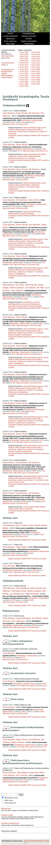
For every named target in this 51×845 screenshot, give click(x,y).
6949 (42, 780)
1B (10, 151)
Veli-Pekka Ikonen (18, 591)
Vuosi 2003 (35, 75)
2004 (13, 206)
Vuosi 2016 (24, 63)
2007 (13, 122)
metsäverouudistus (27, 214)
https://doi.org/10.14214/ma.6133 (15, 503)
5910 (42, 535)
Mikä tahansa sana (11, 798)
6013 (19, 686)
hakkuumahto (31, 130)
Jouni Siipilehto (17, 290)
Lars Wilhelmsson (16, 594)
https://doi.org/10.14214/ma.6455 (29, 383)
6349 (31, 600)
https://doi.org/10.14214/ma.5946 (15, 180)
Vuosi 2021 (35, 56)
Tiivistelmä (12, 135)
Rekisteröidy (6, 809)
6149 (13, 442)
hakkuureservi (22, 132)
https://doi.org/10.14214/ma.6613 (29, 354)
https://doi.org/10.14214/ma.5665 (15, 208)
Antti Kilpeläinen (22, 588)
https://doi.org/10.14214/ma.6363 (15, 714)
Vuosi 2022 (24, 56)
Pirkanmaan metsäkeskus (18, 392)
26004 (3, 56)
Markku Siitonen (18, 742)
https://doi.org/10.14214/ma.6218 (15, 124)
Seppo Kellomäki (32, 594)
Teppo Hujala (21, 547)
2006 (44, 149)
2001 (41, 324)
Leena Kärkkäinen (23, 618)
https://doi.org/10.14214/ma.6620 (26, 627)
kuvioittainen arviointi (31, 302)
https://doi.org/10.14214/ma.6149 (29, 442)
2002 (24, 297)
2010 (24, 535)
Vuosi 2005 (35, 73)
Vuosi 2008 (24, 71)
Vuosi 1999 (35, 80)
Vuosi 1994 (24, 86)
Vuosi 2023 (35, 54)
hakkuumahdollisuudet (32, 128)
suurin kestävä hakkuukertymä (28, 156)
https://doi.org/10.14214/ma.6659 (26, 473)
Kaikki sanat (9, 800)
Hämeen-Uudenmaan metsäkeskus (22, 423)
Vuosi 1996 (24, 84)
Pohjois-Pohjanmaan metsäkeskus (21, 245)
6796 (33, 412)
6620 (11, 627)
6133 (43, 501)
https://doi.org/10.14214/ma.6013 (34, 686)
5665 (31, 206)
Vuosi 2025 (35, 52)
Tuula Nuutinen (9, 113)
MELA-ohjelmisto (32, 185)
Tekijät (11, 137)
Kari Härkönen (34, 225)
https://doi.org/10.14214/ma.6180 (15, 299)
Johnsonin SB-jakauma (31, 304)
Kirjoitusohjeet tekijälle (6, 72)
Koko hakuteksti (10, 803)
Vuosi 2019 (35, 59)
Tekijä (43, 576)
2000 (41, 381)
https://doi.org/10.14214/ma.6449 (26, 572)
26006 (7, 58)
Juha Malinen (30, 288)
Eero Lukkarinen (18, 621)
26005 (11, 56)
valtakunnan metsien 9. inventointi (21, 187)
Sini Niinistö (37, 618)
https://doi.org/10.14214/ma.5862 (29, 326)
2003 (34, 263)
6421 (31, 553)
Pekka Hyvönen (9, 772)
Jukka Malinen (23, 772)
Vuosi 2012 (24, 67)
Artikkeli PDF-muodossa (40, 135)
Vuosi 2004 (24, 75)
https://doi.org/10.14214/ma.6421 (15, 555)
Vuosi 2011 (35, 67)
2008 (13, 553)
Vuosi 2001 (35, 78)
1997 (24, 712)
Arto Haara (19, 285)
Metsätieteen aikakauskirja (32, 120)
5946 (33, 178)
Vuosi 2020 (24, 59)
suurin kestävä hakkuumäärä (34, 507)
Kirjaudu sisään (7, 815)
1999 (34, 471)
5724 (23, 658)
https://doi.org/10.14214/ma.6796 (15, 413)
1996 (46, 745)
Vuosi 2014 (24, 65)
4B (4, 383)
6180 (42, 297)
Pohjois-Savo (19, 482)
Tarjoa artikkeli (6, 77)
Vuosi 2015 (35, 63)
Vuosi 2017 (35, 61)
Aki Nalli (40, 288)
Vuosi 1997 (35, 82)
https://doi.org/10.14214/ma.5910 (15, 536)
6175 (20, 151)
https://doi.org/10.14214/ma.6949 (15, 782)
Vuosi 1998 (24, 82)
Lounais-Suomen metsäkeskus (20, 451)
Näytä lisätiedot (24, 135)
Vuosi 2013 (35, 65)
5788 (11, 265)
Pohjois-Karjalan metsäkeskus (20, 335)
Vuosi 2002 (24, 78)
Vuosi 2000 (24, 80)
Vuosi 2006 (24, 73)
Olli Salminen (34, 113)
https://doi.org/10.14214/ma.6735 (34, 747)
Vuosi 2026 (24, 52)
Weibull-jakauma (35, 306)
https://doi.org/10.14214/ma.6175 (35, 151)
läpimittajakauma (14, 304)
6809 (43, 234)
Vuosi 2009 (35, 69)
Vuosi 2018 (24, 61)
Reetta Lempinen (17, 288)
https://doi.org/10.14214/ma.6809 (15, 236)
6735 (19, 747)
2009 (13, 600)
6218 (33, 122)
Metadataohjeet (7, 75)
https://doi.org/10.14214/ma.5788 (26, 265)
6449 (11, 572)
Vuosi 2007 (35, 71)
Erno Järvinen (21, 775)
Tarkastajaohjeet (7, 70)
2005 (13, 178)
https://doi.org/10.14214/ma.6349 (15, 602)
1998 (24, 501)
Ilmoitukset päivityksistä (10, 823)
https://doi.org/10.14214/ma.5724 (15, 660)
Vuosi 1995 (35, 84)
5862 (13, 326)
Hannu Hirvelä (21, 113)
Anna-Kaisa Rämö (37, 772)
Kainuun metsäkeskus (16, 274)
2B (23, 122)
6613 (13, 354)
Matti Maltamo (8, 285)
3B (33, 234)
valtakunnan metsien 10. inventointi (21, 158)
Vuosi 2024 (24, 54)
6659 (11, 473)
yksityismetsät (13, 214)
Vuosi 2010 (24, 69)
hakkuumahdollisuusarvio (33, 239)
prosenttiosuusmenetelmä (18, 306)
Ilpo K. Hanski (22, 525)
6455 (13, 383)
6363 (42, 712)
